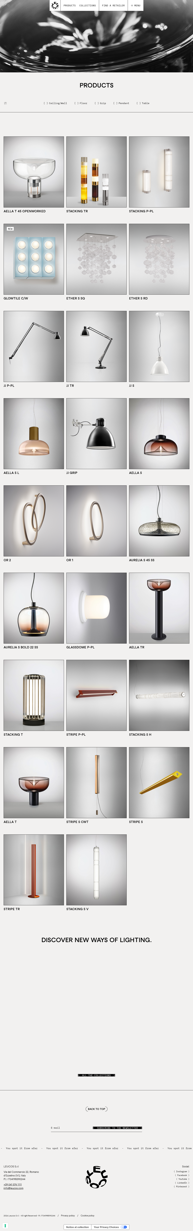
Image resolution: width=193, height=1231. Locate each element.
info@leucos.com (13, 1188)
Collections (87, 5)
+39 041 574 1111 (13, 1184)
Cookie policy (87, 1215)
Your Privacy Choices (106, 1227)
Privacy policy (68, 1215)
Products (70, 5)
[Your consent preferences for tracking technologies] (5, 1226)
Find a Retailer (113, 5)
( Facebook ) (182, 1175)
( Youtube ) (182, 1179)
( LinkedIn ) (182, 1182)
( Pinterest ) (181, 1186)
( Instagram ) (181, 1171)
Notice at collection (77, 1227)
